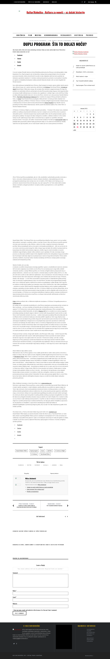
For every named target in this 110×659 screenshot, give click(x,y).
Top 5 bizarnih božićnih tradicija (54, 504)
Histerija (78, 35)
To (44, 311)
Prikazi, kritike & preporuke (61, 40)
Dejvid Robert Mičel (21, 451)
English (54, 2)
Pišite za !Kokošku (34, 2)
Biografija (26, 473)
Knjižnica (21, 35)
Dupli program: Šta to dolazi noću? (35, 489)
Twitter (29, 465)
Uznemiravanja (51, 35)
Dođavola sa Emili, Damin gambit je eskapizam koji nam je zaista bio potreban (26, 505)
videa (64, 119)
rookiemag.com (17, 303)
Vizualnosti (66, 35)
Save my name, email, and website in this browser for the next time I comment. (35, 610)
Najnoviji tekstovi (54, 473)
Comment (15, 573)
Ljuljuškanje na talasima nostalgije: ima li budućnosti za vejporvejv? (91, 632)
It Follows (47, 87)
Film (30, 35)
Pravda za (32, 491)
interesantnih (58, 119)
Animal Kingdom (49, 102)
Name (15, 591)
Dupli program (34, 451)
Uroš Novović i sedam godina (90, 640)
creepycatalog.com (46, 383)
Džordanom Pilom (19, 356)
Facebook (21, 465)
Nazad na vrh (88, 655)
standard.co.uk (53, 412)
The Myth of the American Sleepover (27, 97)
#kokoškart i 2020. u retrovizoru (84, 72)
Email (61, 465)
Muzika (38, 35)
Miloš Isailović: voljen (82, 76)
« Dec (74, 130)
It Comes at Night (60, 451)
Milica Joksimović (40, 40)
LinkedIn (54, 465)
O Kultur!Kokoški (19, 2)
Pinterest (38, 465)
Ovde (14, 301)
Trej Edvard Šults (45, 454)
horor (42, 451)
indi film (50, 451)
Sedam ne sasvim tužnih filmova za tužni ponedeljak (40, 487)
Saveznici (46, 2)
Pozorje (89, 35)
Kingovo (41, 311)
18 (74, 124)
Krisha (19, 99)
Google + (46, 465)
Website (15, 604)
